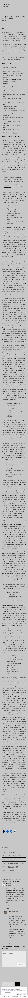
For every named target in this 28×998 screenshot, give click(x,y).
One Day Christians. (12, 852)
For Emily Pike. (11, 870)
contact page (7, 187)
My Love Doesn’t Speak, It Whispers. (16, 863)
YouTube (10, 59)
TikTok (18, 59)
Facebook (4, 59)
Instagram (23, 57)
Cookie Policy (7, 991)
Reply (7, 908)
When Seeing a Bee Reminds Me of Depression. (15, 859)
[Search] (17, 984)
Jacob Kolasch (6, 4)
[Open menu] (25, 4)
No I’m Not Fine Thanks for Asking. (16, 855)
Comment (21, 964)
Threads (17, 57)
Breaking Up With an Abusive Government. (13, 867)
